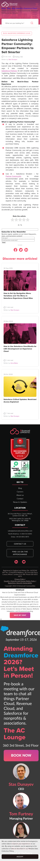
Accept (20, 857)
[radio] (12, 220)
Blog (20, 488)
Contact (20, 498)
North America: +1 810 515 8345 (20, 534)
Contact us (20, 544)
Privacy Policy (20, 579)
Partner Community (13, 176)
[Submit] (32, 23)
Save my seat (20, 615)
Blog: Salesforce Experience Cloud (16, 33)
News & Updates (20, 502)
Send (3, 242)
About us (20, 495)
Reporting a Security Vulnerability (20, 583)
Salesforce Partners (9, 71)
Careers (20, 491)
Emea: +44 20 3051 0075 (20, 537)
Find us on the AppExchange (20, 553)
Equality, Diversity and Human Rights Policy (19, 581)
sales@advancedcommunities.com (20, 531)
